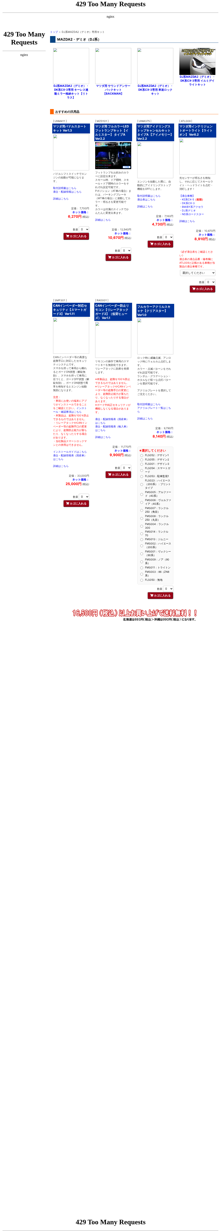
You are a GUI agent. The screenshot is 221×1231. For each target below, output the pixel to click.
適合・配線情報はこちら (67, 191)
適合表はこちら (146, 199)
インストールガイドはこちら (70, 451)
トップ (54, 31)
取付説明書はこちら (64, 188)
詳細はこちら (61, 198)
